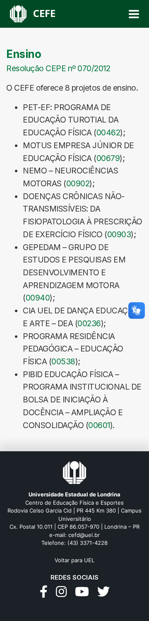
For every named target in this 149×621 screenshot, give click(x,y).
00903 (119, 234)
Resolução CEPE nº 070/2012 (58, 68)
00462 (108, 132)
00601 (99, 425)
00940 (38, 298)
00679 (108, 158)
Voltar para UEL (74, 560)
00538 (63, 361)
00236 (89, 323)
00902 (78, 183)
